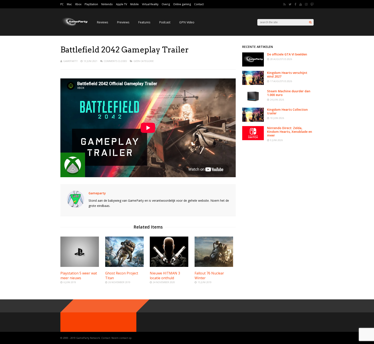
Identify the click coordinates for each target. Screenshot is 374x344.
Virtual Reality (150, 4)
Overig (166, 4)
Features (144, 22)
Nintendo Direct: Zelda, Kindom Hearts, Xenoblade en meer (289, 131)
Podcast (165, 22)
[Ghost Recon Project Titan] (124, 266)
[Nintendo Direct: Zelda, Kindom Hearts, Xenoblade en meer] (253, 139)
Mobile (134, 4)
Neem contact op (121, 337)
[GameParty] (74, 26)
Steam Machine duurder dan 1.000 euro (288, 93)
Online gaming (182, 4)
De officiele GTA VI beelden (287, 54)
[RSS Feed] (284, 4)
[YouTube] (300, 4)
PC (62, 4)
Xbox (78, 4)
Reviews (102, 22)
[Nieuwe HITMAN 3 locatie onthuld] (169, 266)
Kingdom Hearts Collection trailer (287, 111)
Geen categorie (144, 61)
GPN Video (186, 22)
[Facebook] (295, 4)
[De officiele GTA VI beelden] (253, 65)
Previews (123, 22)
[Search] (310, 22)
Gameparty (70, 61)
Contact (199, 4)
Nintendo (107, 4)
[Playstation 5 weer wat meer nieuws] (79, 266)
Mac (69, 4)
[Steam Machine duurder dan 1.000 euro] (253, 102)
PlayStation (91, 4)
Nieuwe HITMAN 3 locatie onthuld (165, 275)
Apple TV (121, 4)
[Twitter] (290, 4)
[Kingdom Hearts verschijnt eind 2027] (253, 84)
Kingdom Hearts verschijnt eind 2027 (287, 74)
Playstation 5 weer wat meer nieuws (78, 275)
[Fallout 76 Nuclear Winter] (214, 266)
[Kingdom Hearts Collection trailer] (253, 120)
